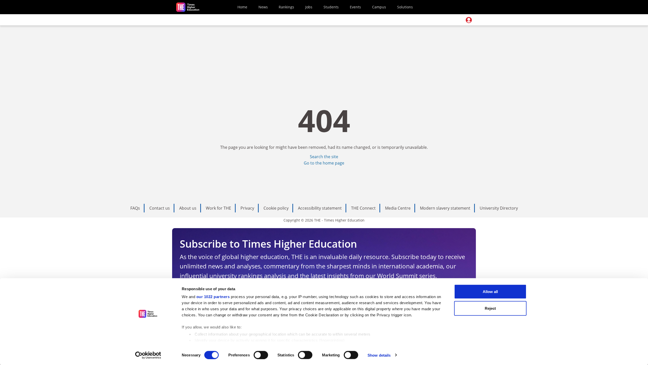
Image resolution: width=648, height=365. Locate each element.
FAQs (135, 208)
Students (331, 7)
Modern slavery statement (445, 208)
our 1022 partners (213, 297)
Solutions (405, 7)
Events (355, 7)
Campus (379, 7)
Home (242, 7)
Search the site (324, 156)
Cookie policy (276, 208)
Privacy (247, 208)
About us (187, 208)
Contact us (159, 208)
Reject (490, 308)
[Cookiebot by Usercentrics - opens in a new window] (148, 355)
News (263, 7)
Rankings (286, 7)
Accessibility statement (320, 208)
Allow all (490, 291)
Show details (379, 355)
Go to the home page (324, 163)
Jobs (308, 7)
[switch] (261, 355)
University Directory (499, 208)
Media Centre (398, 208)
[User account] (468, 20)
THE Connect (363, 208)
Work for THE (218, 208)
